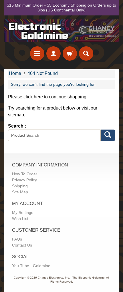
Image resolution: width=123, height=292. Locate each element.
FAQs (17, 239)
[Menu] (37, 53)
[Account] (53, 53)
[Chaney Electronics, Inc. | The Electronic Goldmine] (61, 31)
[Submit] (108, 135)
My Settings (22, 212)
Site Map (20, 192)
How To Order (24, 174)
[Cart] (70, 53)
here (38, 96)
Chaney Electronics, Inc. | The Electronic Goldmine (71, 277)
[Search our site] (86, 53)
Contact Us (22, 245)
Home (15, 73)
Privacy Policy (24, 180)
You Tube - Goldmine (31, 265)
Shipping (20, 186)
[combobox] (54, 135)
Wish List (20, 218)
